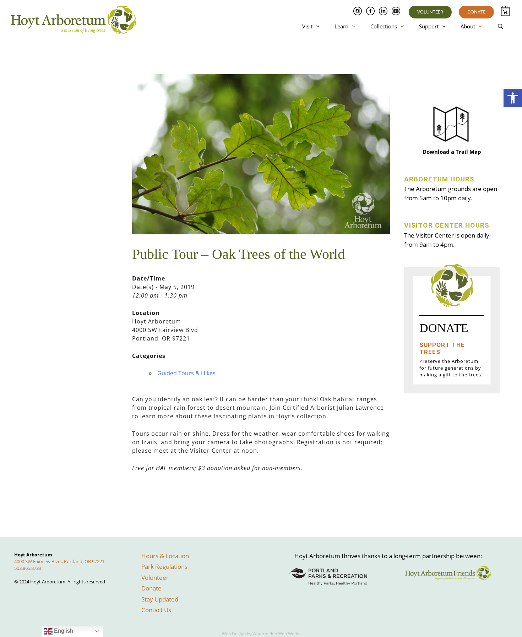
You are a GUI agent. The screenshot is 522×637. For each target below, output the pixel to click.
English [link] (63, 631)
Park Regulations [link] (164, 566)
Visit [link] (307, 26)
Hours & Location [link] (165, 556)
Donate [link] (476, 12)
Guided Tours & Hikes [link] (186, 373)
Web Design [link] (234, 634)
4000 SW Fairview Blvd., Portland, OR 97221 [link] (59, 561)
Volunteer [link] (430, 12)
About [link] (468, 26)
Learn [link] (341, 26)
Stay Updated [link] (159, 599)
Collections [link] (383, 26)
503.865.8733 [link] (27, 568)
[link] (513, 98)
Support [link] (429, 26)
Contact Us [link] (156, 610)
